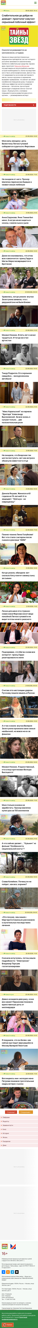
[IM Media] (13, 1246)
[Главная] (5, 1246)
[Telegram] (12, 1272)
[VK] (3, 1272)
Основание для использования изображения (15, 1325)
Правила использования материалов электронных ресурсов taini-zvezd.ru (17, 1321)
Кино (4, 1129)
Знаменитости (8, 1125)
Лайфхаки (6, 1117)
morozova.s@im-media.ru (9, 1310)
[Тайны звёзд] (2, 11)
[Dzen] (17, 1272)
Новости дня (9, 994)
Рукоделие (6, 1141)
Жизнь (7, 11)
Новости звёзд (10, 136)
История (6, 1133)
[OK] (8, 1272)
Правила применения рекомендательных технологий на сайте (18, 1318)
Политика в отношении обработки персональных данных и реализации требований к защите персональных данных (19, 1314)
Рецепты (6, 1121)
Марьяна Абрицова (21, 66)
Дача (4, 1145)
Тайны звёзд (3, 2)
